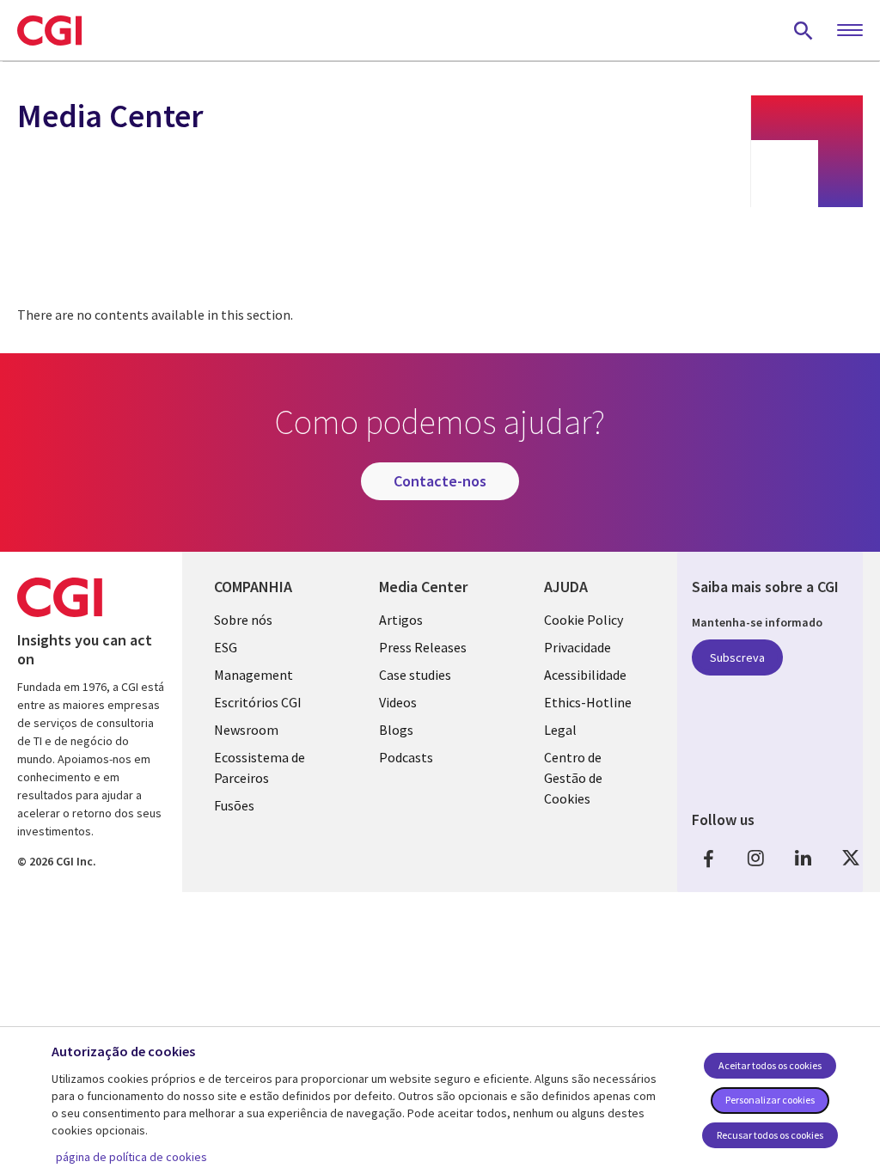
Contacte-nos (440, 481)
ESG (225, 647)
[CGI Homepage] (49, 30)
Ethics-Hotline (588, 702)
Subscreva (737, 657)
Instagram (756, 858)
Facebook (709, 858)
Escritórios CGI (258, 702)
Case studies (415, 674)
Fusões (234, 805)
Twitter (851, 858)
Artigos (401, 619)
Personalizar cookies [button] (770, 1099)
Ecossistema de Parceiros (259, 767)
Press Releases (423, 647)
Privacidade (577, 647)
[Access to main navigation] (850, 31)
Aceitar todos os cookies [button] (770, 1065)
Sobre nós (243, 619)
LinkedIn (803, 858)
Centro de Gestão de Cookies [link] (573, 778)
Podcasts (406, 757)
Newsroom (246, 729)
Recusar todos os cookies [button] (770, 1134)
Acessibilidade (585, 674)
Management (253, 674)
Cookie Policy (583, 619)
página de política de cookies (131, 1157)
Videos (398, 702)
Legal (560, 729)
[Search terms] (803, 30)
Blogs (396, 729)
